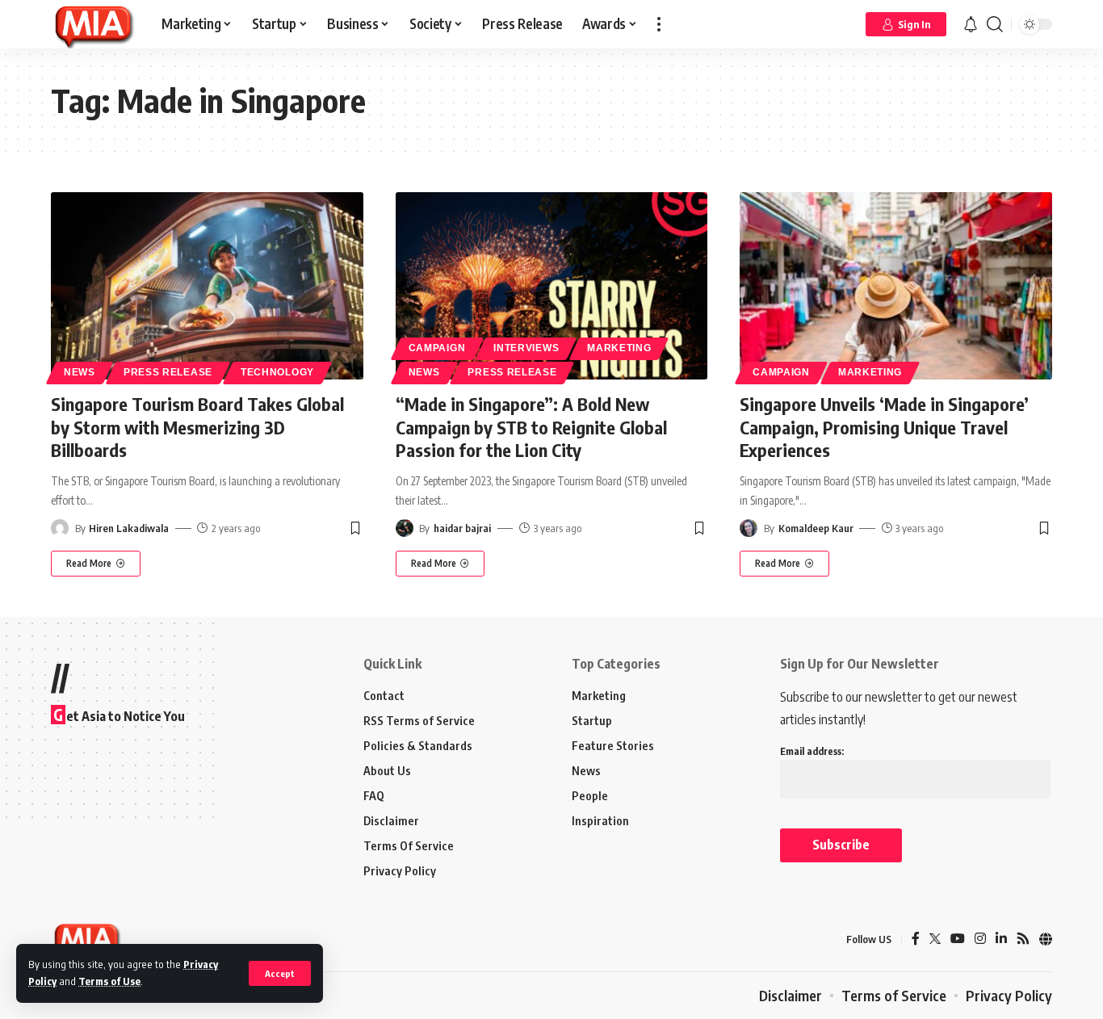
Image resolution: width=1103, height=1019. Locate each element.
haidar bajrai (462, 528)
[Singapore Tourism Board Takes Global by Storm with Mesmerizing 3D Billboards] (207, 286)
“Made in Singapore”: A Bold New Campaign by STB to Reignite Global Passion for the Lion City (531, 426)
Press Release (168, 372)
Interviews (526, 348)
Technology (277, 372)
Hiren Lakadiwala (129, 528)
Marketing (619, 348)
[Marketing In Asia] (93, 24)
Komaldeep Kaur (815, 528)
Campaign (437, 348)
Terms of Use (109, 981)
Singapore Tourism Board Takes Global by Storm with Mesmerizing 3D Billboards (197, 426)
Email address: (812, 751)
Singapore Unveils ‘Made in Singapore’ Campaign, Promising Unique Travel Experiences (884, 426)
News (79, 372)
